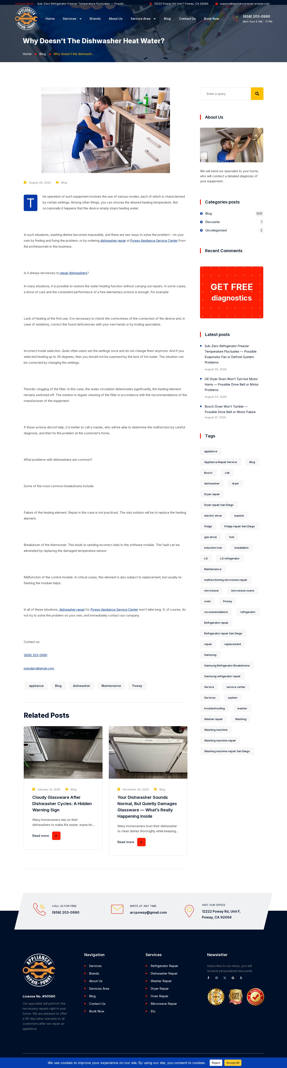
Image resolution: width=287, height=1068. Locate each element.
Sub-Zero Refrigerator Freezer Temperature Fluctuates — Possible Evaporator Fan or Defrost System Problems (81, 3)
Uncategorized (216, 230)
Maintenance (111, 686)
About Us (115, 19)
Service (209, 687)
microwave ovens (242, 590)
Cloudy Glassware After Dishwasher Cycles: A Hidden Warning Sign (62, 803)
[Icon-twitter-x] (226, 979)
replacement (232, 644)
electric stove (213, 515)
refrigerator (247, 612)
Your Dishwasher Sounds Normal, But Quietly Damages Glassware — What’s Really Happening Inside (147, 807)
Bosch (208, 472)
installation (241, 547)
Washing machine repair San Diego (227, 751)
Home (50, 19)
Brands (95, 19)
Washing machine (216, 729)
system (232, 697)
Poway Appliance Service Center (154, 241)
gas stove (210, 537)
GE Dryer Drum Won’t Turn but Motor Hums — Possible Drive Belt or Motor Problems (232, 384)
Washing (240, 719)
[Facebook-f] (209, 979)
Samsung (210, 654)
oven (207, 601)
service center (235, 687)
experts (239, 515)
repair (208, 644)
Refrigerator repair (216, 622)
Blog (167, 19)
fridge (208, 526)
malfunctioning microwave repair (225, 579)
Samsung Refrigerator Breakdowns (227, 665)
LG (206, 558)
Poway (137, 686)
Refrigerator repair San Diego (223, 633)
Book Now (211, 19)
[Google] (234, 979)
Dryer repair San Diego (219, 504)
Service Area (140, 19)
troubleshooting (214, 708)
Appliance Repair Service (220, 462)
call (227, 472)
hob (231, 537)
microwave (211, 590)
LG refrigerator (230, 558)
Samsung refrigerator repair (222, 676)
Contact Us (187, 19)
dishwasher (81, 686)
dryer (235, 483)
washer (242, 708)
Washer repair (213, 719)
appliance (36, 686)
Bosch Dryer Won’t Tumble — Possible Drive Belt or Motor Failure (230, 409)
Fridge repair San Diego (239, 526)
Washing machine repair (220, 740)
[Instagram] (217, 979)
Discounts (212, 222)
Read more (40, 836)
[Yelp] (242, 979)
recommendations (216, 612)
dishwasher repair (113, 241)
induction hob (213, 547)
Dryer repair (212, 494)
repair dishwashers (73, 273)
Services (69, 19)
